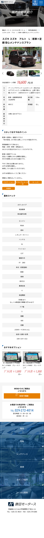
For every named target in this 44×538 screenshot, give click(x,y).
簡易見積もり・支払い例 (35, 3)
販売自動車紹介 (32, 30)
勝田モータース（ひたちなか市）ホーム (13, 30)
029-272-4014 (24, 410)
